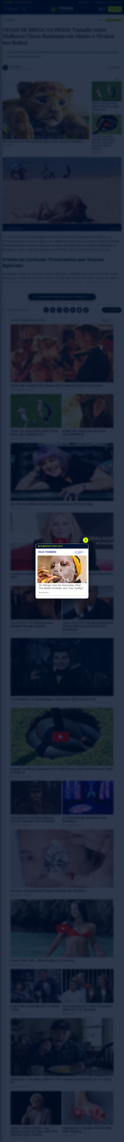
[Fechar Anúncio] (85, 540)
